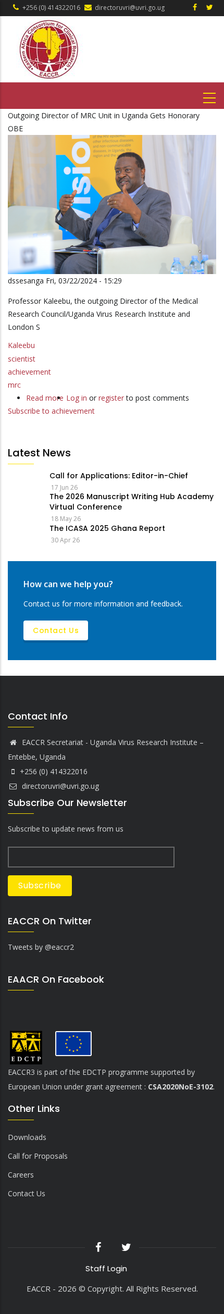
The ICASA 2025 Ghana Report (107, 528)
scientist (21, 359)
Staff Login (106, 1268)
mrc (14, 385)
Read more (45, 398)
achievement (29, 372)
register (111, 398)
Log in (76, 398)
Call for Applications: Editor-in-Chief (118, 475)
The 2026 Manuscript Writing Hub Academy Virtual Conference (131, 501)
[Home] (105, 49)
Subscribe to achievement (51, 411)
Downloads (27, 1137)
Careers (21, 1175)
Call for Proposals (38, 1156)
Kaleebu (21, 345)
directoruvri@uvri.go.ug (59, 786)
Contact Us (56, 630)
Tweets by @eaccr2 (41, 947)
